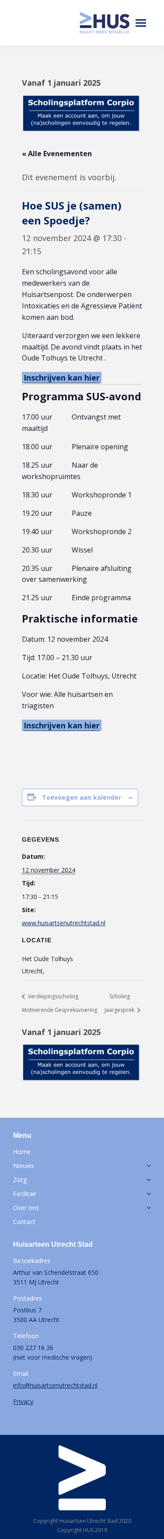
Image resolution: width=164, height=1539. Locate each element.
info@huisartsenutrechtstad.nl (55, 1385)
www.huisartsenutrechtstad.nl (63, 923)
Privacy (23, 1401)
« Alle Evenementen (57, 153)
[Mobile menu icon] (141, 22)
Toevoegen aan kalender (81, 797)
